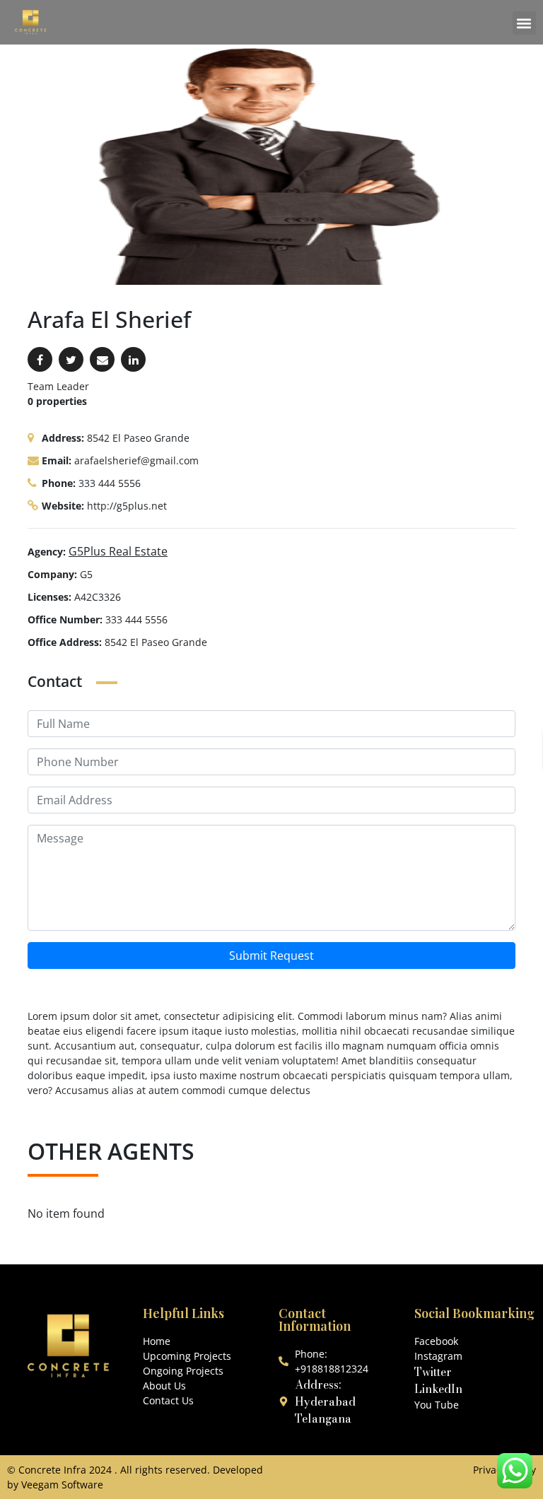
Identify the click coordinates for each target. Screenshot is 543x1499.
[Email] (102, 359)
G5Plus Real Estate (118, 551)
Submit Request (271, 955)
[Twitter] (71, 359)
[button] (524, 23)
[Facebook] (40, 359)
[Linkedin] (133, 359)
